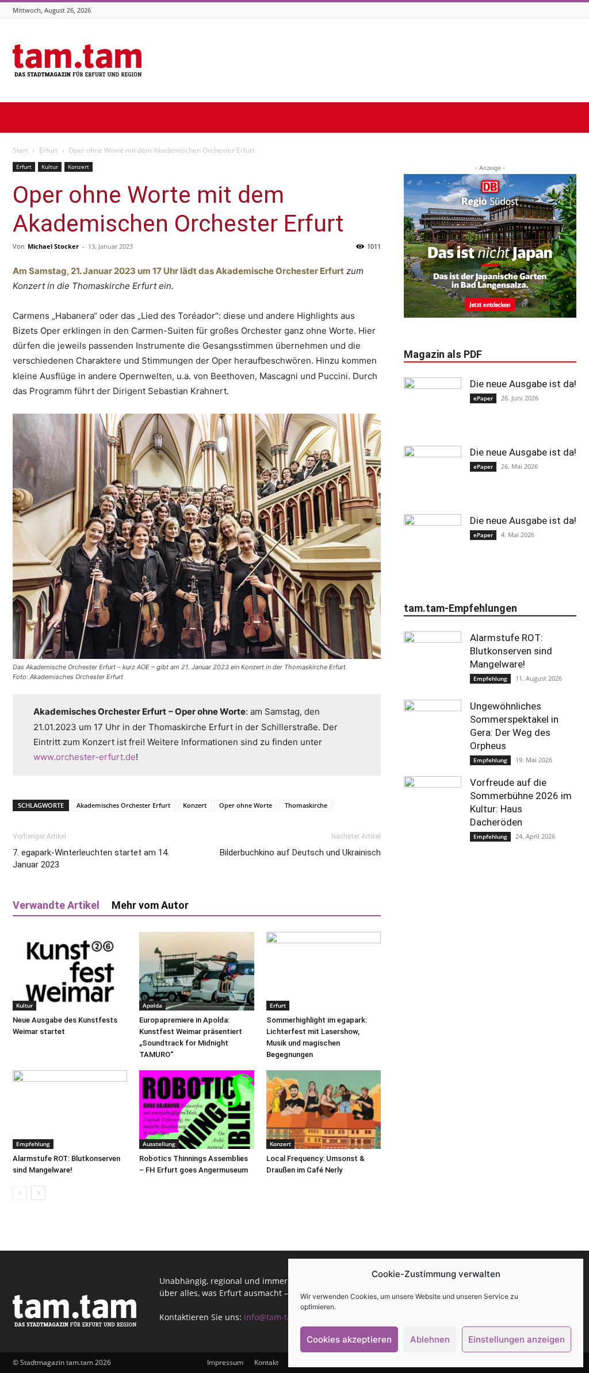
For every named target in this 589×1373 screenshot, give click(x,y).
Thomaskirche (306, 805)
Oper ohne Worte (245, 805)
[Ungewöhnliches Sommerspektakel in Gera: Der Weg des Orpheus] (432, 728)
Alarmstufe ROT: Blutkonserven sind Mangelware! (511, 651)
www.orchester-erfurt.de (84, 756)
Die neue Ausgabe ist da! (523, 383)
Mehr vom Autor (150, 905)
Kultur (49, 167)
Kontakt (266, 1362)
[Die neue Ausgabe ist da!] (432, 406)
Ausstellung (159, 1144)
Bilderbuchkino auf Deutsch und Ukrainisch (300, 852)
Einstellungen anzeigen (516, 1339)
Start (20, 150)
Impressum (225, 1362)
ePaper (483, 398)
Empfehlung (33, 1144)
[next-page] (38, 1193)
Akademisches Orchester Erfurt (123, 805)
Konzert (78, 167)
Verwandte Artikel (56, 905)
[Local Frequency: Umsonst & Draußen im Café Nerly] (323, 1109)
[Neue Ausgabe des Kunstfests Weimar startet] (70, 971)
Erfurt (48, 150)
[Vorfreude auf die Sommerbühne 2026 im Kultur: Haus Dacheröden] (432, 805)
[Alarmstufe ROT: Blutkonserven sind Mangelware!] (70, 1109)
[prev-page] (20, 1193)
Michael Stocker (53, 246)
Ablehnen (430, 1339)
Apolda (152, 1005)
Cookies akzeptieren (349, 1339)
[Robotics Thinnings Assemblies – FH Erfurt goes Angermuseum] (196, 1109)
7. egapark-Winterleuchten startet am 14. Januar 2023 (91, 858)
